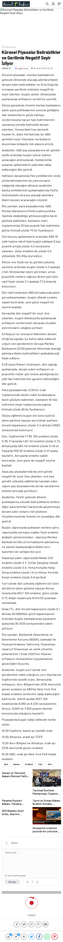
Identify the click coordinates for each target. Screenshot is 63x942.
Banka (16, 764)
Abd (6, 764)
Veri (50, 764)
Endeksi (29, 764)
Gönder (12, 881)
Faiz (40, 764)
